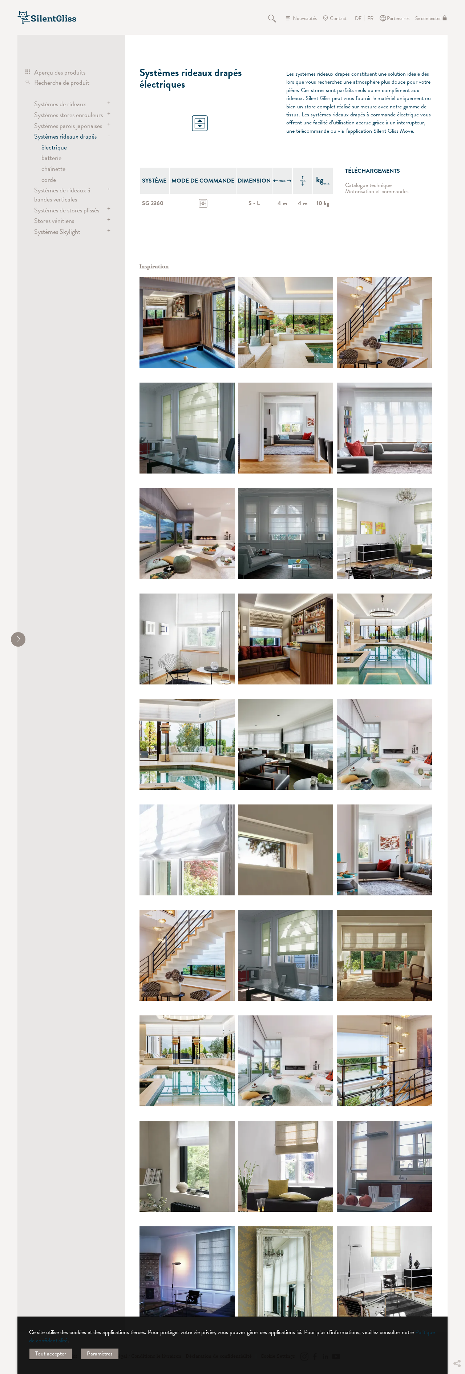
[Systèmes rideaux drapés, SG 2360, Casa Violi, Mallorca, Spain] (187, 533)
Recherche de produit (61, 82)
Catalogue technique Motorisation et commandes (377, 188)
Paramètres (100, 1353)
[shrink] (18, 639)
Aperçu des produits (59, 72)
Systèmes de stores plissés (66, 210)
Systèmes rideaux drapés (65, 136)
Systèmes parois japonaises (68, 126)
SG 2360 (152, 203)
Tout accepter (50, 1353)
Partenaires (398, 18)
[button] (457, 1309)
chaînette (53, 168)
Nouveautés (305, 18)
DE (358, 18)
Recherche (276, 18)
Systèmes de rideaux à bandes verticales (62, 194)
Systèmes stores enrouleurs (68, 115)
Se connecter (428, 18)
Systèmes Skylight (57, 231)
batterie (51, 158)
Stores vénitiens (54, 220)
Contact (338, 18)
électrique (54, 147)
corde (48, 179)
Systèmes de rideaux (60, 104)
